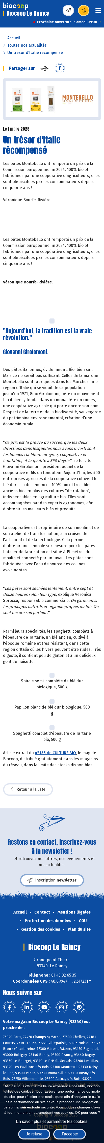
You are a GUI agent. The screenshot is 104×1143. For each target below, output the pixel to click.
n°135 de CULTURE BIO (55, 752)
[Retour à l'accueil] (15, 6)
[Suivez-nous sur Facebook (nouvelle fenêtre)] (9, 1007)
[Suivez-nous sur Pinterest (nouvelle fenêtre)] (79, 1007)
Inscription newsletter (55, 880)
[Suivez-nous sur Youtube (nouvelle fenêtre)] (44, 1007)
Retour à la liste (30, 789)
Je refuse (34, 1134)
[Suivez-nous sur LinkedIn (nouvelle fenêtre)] (26, 1007)
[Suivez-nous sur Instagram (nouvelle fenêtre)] (61, 1007)
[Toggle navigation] (98, 12)
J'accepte (69, 1134)
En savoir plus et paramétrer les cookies (51, 1121)
